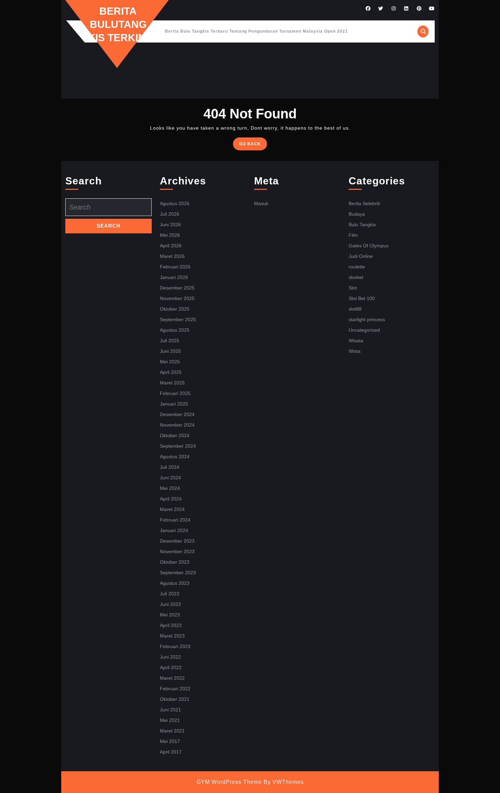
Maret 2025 (172, 382)
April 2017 (171, 752)
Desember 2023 (177, 541)
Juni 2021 (170, 709)
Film (353, 235)
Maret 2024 (172, 509)
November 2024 (177, 425)
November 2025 (177, 298)
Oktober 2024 (174, 435)
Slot (353, 288)
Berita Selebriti (364, 203)
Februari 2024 (175, 520)
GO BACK (253, 145)
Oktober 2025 (174, 309)
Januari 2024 (174, 530)
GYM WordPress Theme (229, 782)
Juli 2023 (169, 593)
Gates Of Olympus (368, 245)
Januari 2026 (174, 277)
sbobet (356, 277)
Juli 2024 (169, 467)
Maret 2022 (172, 678)
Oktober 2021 (174, 699)
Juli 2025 (169, 340)
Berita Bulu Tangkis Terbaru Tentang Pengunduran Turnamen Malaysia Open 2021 (256, 31)
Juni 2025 (170, 351)
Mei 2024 (170, 488)
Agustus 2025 (174, 330)
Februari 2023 (175, 646)
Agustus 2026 (174, 203)
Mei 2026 (170, 235)
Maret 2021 (172, 730)
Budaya (357, 214)
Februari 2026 (175, 266)
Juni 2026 (170, 224)
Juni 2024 (170, 477)
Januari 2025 (174, 404)
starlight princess (367, 319)
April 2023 (171, 625)
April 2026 (171, 245)
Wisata (356, 340)
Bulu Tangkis (362, 224)
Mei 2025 (170, 361)
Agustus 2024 (174, 456)
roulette (357, 266)
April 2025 (171, 372)
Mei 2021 (170, 720)
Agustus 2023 (174, 583)
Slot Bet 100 (362, 298)
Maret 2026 (172, 256)
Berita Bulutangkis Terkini (118, 24)
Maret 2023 (172, 636)
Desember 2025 (177, 288)
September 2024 (178, 446)
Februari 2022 (175, 688)
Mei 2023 (170, 614)
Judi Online (361, 256)
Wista (355, 351)
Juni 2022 (170, 657)
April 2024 (171, 498)
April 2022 (171, 667)
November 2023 (177, 551)
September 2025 (178, 319)
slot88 (355, 309)
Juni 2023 (170, 604)
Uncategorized (364, 330)
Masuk (261, 203)
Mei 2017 (170, 741)
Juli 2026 (169, 214)
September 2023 (178, 572)
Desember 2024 (177, 414)
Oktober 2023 (174, 562)
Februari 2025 (175, 393)
